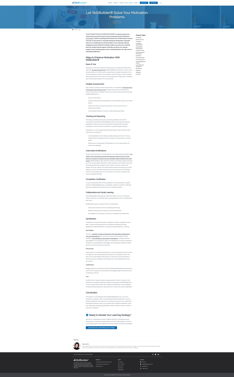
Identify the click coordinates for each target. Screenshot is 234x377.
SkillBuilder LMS (99, 366)
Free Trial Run (153, 2)
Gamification (138, 55)
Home (75, 29)
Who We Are (120, 361)
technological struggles (99, 70)
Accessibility (138, 37)
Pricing (126, 2)
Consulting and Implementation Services (104, 361)
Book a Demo (144, 2)
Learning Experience (140, 59)
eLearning (138, 74)
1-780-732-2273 (145, 368)
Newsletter (138, 70)
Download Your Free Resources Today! (101, 328)
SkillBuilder (138, 72)
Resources (131, 2)
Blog (79, 29)
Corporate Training (140, 50)
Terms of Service (121, 363)
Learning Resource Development (102, 364)
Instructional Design (140, 57)
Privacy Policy (120, 365)
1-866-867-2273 (145, 366)
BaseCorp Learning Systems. (124, 374)
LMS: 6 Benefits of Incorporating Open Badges (105, 238)
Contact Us (144, 361)
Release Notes (121, 369)
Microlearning (139, 68)
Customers (122, 2)
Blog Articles (120, 367)
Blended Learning (140, 39)
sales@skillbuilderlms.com (147, 364)
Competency (138, 41)
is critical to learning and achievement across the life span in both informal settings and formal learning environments (108, 36)
